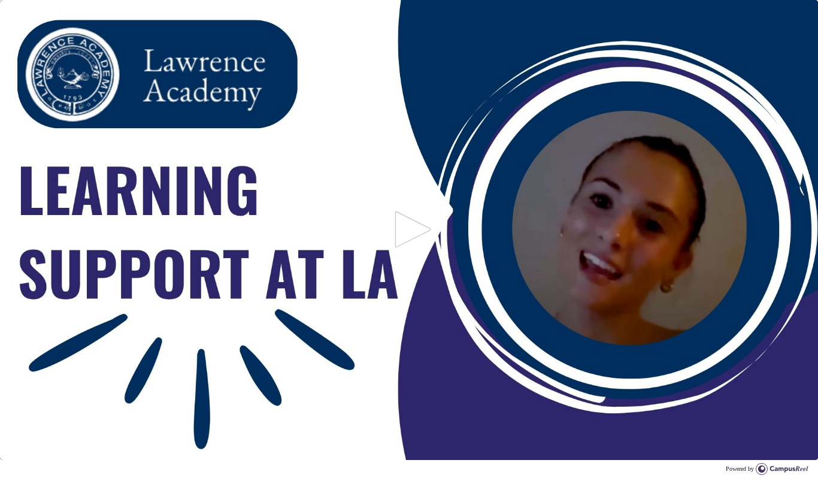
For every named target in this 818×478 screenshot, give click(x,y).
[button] (409, 229)
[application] (409, 230)
